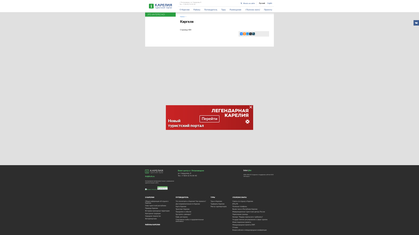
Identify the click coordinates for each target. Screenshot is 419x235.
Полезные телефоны (239, 206)
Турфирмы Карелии (217, 204)
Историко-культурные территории (157, 211)
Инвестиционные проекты (241, 222)
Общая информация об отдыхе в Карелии (156, 202)
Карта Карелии (181, 206)
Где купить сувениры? (183, 214)
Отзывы (235, 227)
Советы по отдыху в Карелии (242, 201)
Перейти (209, 118)
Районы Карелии (152, 225)
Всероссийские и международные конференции (249, 230)
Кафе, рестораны (182, 217)
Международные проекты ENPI (243, 225)
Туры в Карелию (216, 201)
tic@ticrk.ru (150, 176)
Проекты (268, 9)
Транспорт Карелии (182, 209)
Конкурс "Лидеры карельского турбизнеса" (247, 217)
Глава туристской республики (155, 205)
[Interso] (247, 170)
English (269, 3)
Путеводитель (210, 9)
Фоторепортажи (151, 219)
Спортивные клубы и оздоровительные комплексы (190, 220)
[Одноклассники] (244, 34)
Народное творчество (153, 216)
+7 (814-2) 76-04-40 (189, 176)
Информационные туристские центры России (248, 212)
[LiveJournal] (253, 34)
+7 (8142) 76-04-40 (189, 4)
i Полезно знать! (252, 9)
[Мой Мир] (247, 34)
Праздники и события (183, 212)
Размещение (235, 9)
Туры (223, 9)
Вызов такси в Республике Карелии (244, 209)
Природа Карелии (151, 208)
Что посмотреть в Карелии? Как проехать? (191, 201)
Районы (196, 9)
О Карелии (185, 9)
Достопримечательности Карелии (188, 204)
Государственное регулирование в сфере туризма (249, 219)
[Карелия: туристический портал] (154, 171)
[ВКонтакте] (241, 34)
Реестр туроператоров (219, 206)
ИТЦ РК (235, 204)
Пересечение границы (240, 214)
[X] (250, 34)
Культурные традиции (153, 213)
